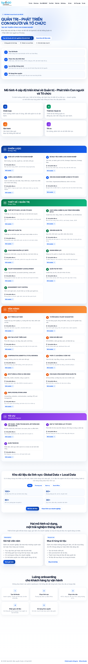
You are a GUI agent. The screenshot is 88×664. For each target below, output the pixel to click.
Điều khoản (83, 661)
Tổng (29, 485)
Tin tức (30, 3)
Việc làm (57, 3)
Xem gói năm (9, 562)
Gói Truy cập (77, 3)
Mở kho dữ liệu (32, 508)
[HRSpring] (6, 3)
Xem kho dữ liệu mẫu (43, 38)
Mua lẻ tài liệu (53, 562)
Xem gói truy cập (55, 648)
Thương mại (38, 485)
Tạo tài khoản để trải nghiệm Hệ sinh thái (16, 38)
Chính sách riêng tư (71, 661)
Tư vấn (83, 3)
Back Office (56, 485)
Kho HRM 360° (44, 3)
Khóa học (36, 3)
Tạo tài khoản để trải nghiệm (36, 648)
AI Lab (69, 3)
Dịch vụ (47, 485)
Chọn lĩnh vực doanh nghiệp (51, 508)
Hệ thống (63, 3)
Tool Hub (51, 3)
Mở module (8, 170)
